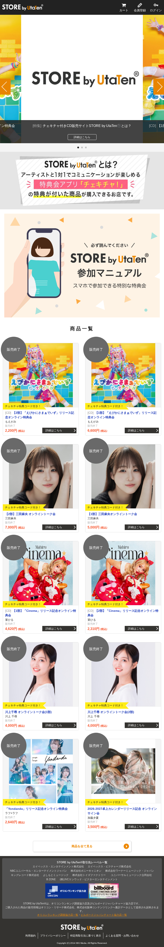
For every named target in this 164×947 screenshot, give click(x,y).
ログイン (156, 10)
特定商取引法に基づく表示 (85, 935)
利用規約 (30, 935)
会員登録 (140, 10)
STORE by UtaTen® (22, 7)
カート (123, 10)
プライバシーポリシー (53, 935)
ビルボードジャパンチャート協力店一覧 (104, 914)
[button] (78, 147)
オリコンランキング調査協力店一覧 (57, 914)
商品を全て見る (82, 846)
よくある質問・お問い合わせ (122, 935)
